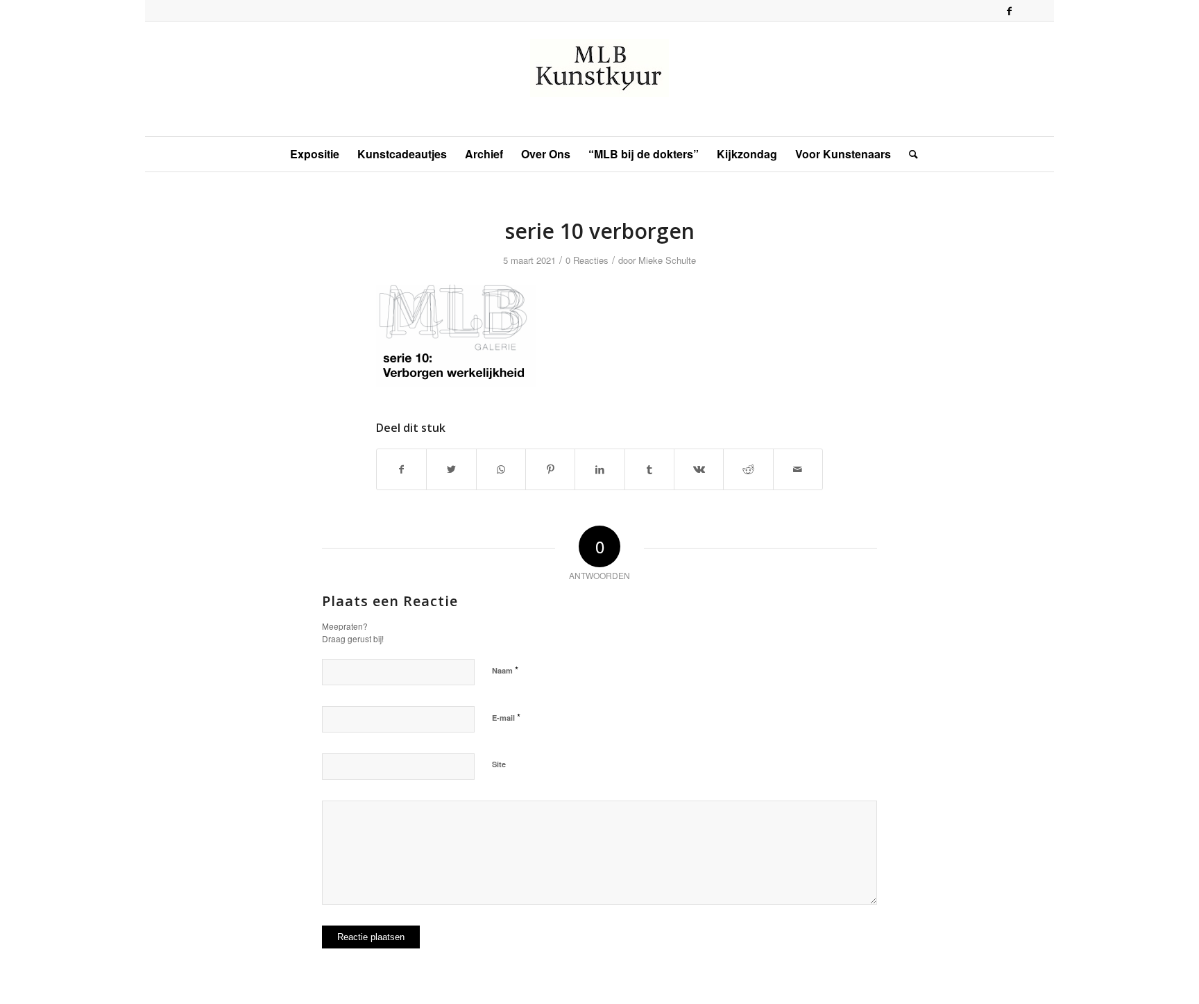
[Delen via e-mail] (798, 469)
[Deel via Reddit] (748, 469)
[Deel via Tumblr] (649, 469)
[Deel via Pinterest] (550, 469)
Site (499, 764)
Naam (505, 669)
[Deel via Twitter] (451, 469)
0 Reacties (587, 260)
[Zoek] (909, 154)
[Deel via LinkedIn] (599, 469)
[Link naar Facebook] (1008, 10)
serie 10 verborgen (600, 231)
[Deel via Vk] (698, 469)
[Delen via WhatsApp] (501, 469)
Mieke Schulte (667, 260)
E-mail (506, 716)
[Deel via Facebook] (401, 469)
